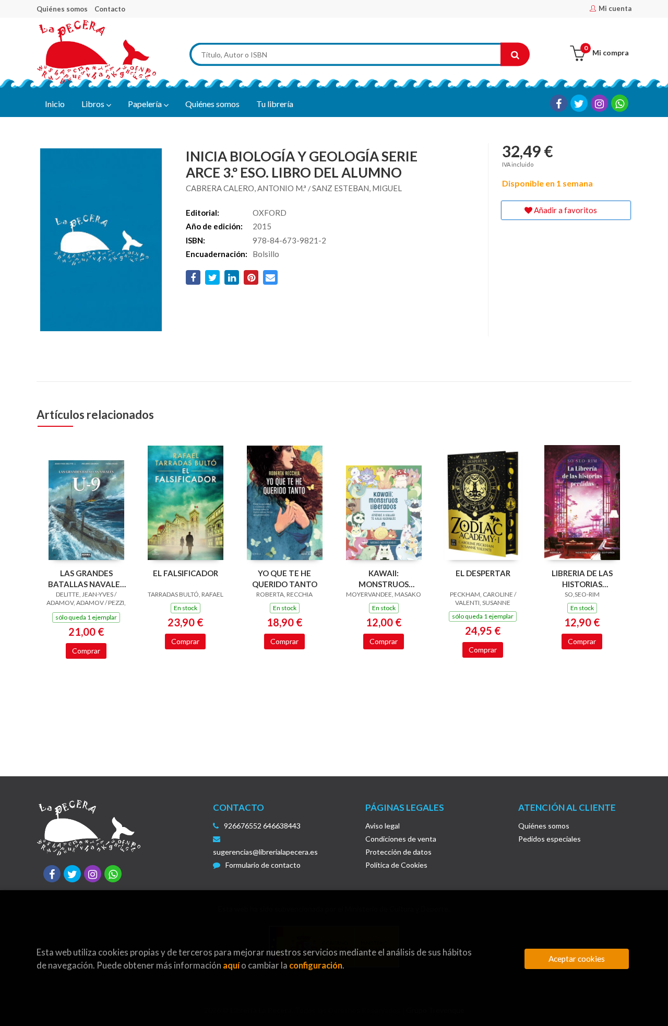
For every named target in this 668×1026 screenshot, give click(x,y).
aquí (231, 965)
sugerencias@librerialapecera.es (265, 851)
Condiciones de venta (400, 838)
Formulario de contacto (263, 864)
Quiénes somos (62, 9)
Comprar (86, 650)
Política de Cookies (396, 864)
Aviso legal (382, 825)
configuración (315, 965)
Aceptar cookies (576, 958)
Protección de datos (398, 851)
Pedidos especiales (549, 838)
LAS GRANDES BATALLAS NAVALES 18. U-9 (86, 578)
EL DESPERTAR (483, 573)
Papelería (145, 104)
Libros (93, 104)
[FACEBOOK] (558, 103)
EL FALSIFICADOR (185, 573)
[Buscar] (515, 54)
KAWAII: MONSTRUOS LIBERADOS (384, 578)
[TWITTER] (579, 103)
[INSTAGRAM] (599, 103)
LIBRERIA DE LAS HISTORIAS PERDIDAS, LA (582, 578)
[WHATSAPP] (619, 103)
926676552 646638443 (262, 825)
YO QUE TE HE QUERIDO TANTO (284, 578)
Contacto (109, 9)
